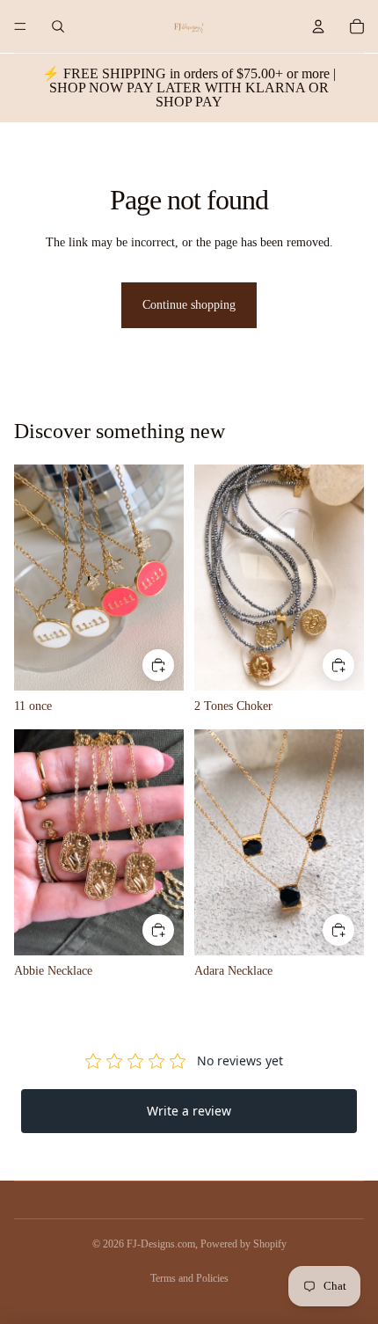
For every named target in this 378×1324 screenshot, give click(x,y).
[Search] (58, 26)
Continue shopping (189, 304)
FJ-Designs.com (161, 1244)
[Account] (318, 26)
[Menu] (20, 26)
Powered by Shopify (243, 1244)
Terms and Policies (189, 1278)
